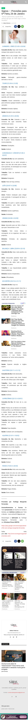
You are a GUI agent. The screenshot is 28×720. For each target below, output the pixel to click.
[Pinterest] (17, 637)
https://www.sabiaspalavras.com (14, 632)
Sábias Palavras (6, 23)
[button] (2, 2)
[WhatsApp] (22, 26)
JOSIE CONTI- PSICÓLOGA (7, 709)
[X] (18, 26)
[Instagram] (14, 637)
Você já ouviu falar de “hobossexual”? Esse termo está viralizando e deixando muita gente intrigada (13, 666)
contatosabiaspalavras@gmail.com (16, 692)
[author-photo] (14, 628)
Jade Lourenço (4, 671)
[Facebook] (15, 26)
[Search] (26, 2)
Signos (3, 8)
